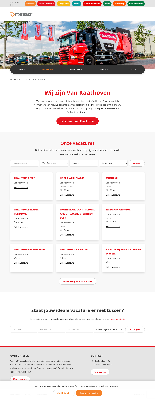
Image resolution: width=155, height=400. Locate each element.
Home (22, 69)
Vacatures (47, 69)
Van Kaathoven (46, 3)
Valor (107, 3)
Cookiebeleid (63, 393)
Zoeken (136, 163)
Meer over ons (20, 379)
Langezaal (63, 3)
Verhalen (104, 69)
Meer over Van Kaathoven (77, 121)
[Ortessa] (21, 14)
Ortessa (30, 3)
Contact (131, 69)
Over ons (75, 69)
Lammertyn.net (92, 3)
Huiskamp (119, 3)
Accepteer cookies (89, 393)
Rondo (77, 3)
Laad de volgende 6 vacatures (77, 281)
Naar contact (100, 372)
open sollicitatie (118, 319)
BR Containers (136, 3)
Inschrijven (135, 329)
